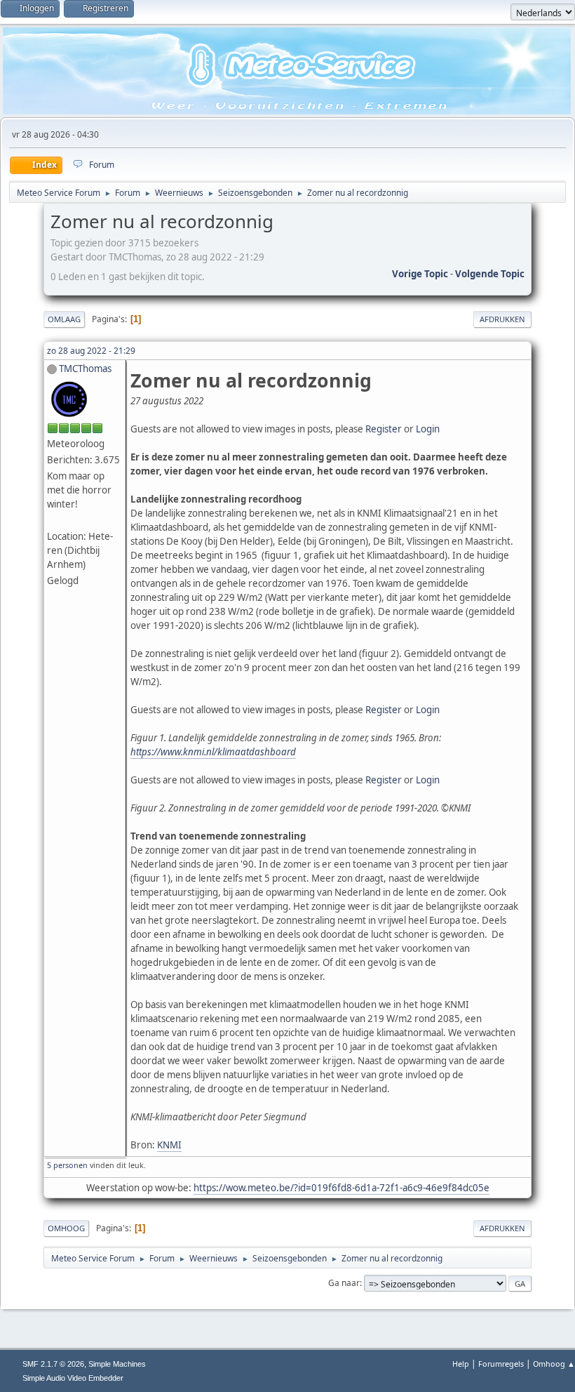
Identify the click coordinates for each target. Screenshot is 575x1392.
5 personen (67, 1165)
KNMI (169, 1145)
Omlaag (64, 319)
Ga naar (344, 1283)
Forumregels (501, 1363)
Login (428, 429)
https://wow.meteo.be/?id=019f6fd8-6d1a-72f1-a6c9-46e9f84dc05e (341, 1187)
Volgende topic (490, 273)
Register (383, 429)
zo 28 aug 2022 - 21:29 (91, 351)
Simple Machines (117, 1364)
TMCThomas (85, 368)
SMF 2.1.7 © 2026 (53, 1364)
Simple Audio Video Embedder (72, 1378)
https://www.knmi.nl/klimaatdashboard (213, 751)
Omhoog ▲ (554, 1363)
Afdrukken (502, 319)
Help (460, 1363)
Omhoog (66, 1228)
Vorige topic (420, 273)
